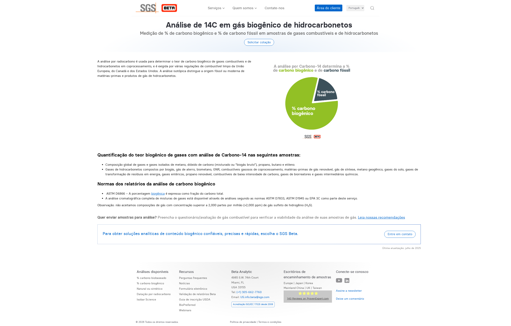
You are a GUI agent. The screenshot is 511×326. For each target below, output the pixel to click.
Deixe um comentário (350, 298)
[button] (372, 8)
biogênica (158, 193)
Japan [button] (299, 283)
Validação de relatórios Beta (197, 294)
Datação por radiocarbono (154, 294)
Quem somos (243, 8)
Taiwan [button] (317, 288)
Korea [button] (309, 283)
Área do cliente (328, 8)
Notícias (184, 283)
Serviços (214, 8)
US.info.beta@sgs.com (254, 297)
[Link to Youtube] (339, 280)
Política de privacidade (243, 321)
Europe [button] (288, 283)
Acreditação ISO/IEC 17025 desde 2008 (253, 304)
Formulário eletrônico (193, 288)
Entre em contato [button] (400, 234)
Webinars (185, 310)
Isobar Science (146, 299)
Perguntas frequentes (193, 278)
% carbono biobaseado (151, 278)
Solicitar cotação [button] (259, 42)
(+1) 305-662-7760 (249, 292)
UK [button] (308, 288)
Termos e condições (269, 321)
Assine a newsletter (349, 290)
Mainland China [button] (294, 288)
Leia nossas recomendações (381, 217)
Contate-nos (274, 8)
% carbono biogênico (150, 283)
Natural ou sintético (149, 288)
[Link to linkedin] (347, 280)
